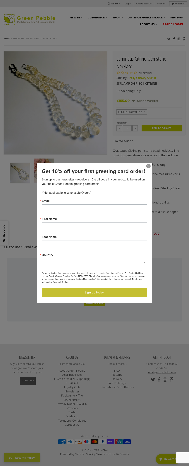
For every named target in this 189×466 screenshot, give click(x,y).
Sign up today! (94, 292)
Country (47, 254)
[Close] (148, 166)
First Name (49, 218)
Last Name (49, 236)
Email (45, 200)
